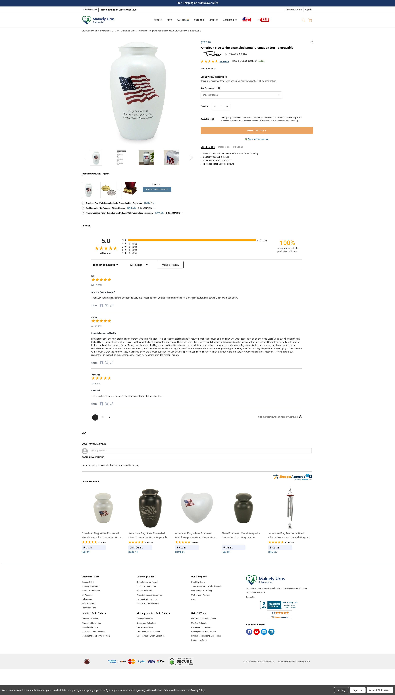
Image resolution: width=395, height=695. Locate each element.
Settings (341, 690)
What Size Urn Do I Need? (148, 603)
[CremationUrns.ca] (246, 20)
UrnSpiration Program (200, 595)
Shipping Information (91, 586)
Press (193, 599)
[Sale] (263, 20)
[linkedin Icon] (271, 632)
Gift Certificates (89, 603)
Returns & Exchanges (91, 590)
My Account (87, 595)
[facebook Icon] (249, 632)
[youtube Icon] (257, 632)
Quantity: (205, 106)
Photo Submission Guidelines (149, 595)
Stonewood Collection (91, 623)
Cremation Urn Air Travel (147, 582)
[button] (100, 661)
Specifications (208, 147)
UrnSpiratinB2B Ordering (201, 590)
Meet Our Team (198, 582)
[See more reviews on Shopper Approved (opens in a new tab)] (112, 306)
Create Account (294, 9)
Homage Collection (90, 619)
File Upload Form (89, 608)
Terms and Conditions (287, 661)
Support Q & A (88, 582)
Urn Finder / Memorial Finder (203, 619)
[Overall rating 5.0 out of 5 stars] (209, 62)
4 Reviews (224, 61)
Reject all (358, 690)
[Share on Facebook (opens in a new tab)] (101, 306)
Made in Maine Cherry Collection (96, 636)
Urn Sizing (238, 147)
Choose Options (145, 208)
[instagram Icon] (264, 632)
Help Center (87, 599)
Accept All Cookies (379, 690)
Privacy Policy (304, 661)
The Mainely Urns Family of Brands (206, 586)
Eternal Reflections (90, 627)
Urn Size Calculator (199, 623)
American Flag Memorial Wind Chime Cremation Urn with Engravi (288, 537)
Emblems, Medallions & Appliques (206, 636)
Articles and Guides (145, 590)
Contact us (251, 597)
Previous (85, 157)
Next (191, 157)
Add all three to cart (157, 189)
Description (224, 147)
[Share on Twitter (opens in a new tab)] (107, 306)
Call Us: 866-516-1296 (255, 592)
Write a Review (170, 264)
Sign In (308, 9)
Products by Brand (199, 640)
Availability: (206, 119)
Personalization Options (147, 599)
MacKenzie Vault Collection (94, 632)
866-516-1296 (90, 9)
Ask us (261, 61)
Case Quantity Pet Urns (201, 627)
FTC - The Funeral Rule (146, 586)
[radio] (196, 240)
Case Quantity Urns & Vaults (203, 632)
